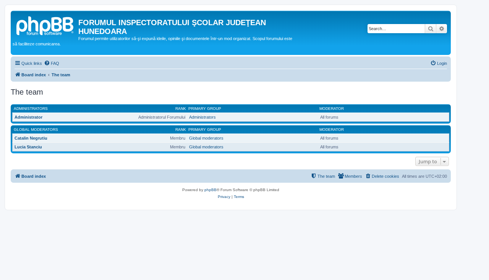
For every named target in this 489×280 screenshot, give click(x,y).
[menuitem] (51, 63)
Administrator (28, 117)
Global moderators (36, 129)
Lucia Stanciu (28, 147)
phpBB (210, 190)
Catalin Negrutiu (31, 138)
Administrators (31, 108)
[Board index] (45, 25)
